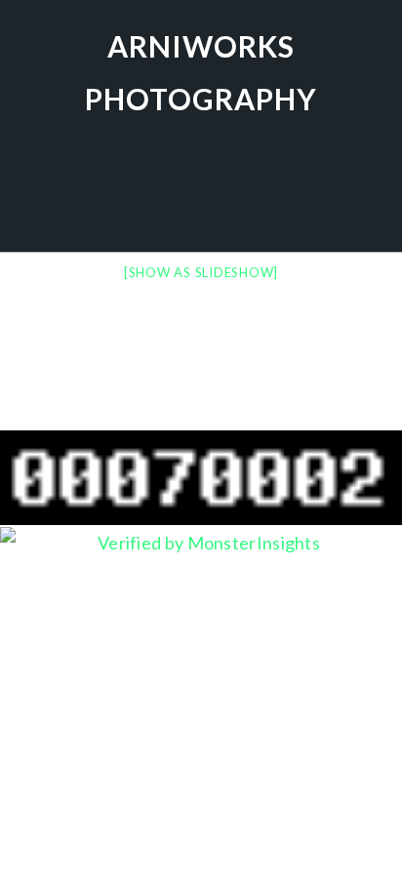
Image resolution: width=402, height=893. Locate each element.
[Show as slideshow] (201, 272)
